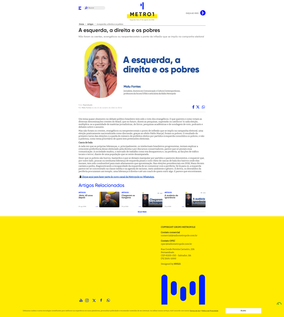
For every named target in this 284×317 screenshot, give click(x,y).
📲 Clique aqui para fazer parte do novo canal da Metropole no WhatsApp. (116, 176)
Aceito (243, 311)
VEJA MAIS (142, 212)
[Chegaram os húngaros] (152, 199)
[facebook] (193, 107)
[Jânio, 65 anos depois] (109, 199)
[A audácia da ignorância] (195, 199)
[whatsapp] (203, 107)
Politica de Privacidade (210, 311)
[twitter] (198, 107)
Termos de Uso (195, 311)
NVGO (177, 264)
